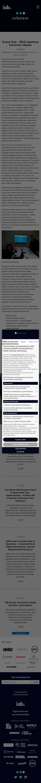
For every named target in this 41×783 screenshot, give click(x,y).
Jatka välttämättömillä (20, 444)
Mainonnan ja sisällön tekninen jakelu (17, 421)
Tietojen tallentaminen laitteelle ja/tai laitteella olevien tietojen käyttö (17, 387)
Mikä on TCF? (33, 342)
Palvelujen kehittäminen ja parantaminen (18, 391)
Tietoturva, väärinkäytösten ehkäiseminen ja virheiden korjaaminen (19, 417)
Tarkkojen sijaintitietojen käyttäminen (17, 405)
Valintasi (23, 342)
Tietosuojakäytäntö (20, 448)
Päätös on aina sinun (10, 342)
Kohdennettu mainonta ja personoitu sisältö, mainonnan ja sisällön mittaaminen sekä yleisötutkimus (19, 396)
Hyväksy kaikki (20, 439)
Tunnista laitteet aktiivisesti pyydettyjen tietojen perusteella (18, 409)
